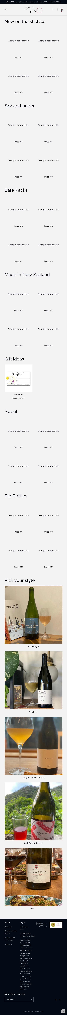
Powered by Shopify (38, 1011)
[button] (5, 10)
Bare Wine (30, 1011)
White (32, 712)
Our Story (8, 927)
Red (32, 909)
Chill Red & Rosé (32, 843)
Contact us (8, 944)
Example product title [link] (18, 41)
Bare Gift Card (19, 395)
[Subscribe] (31, 999)
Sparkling (32, 646)
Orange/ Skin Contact (32, 777)
